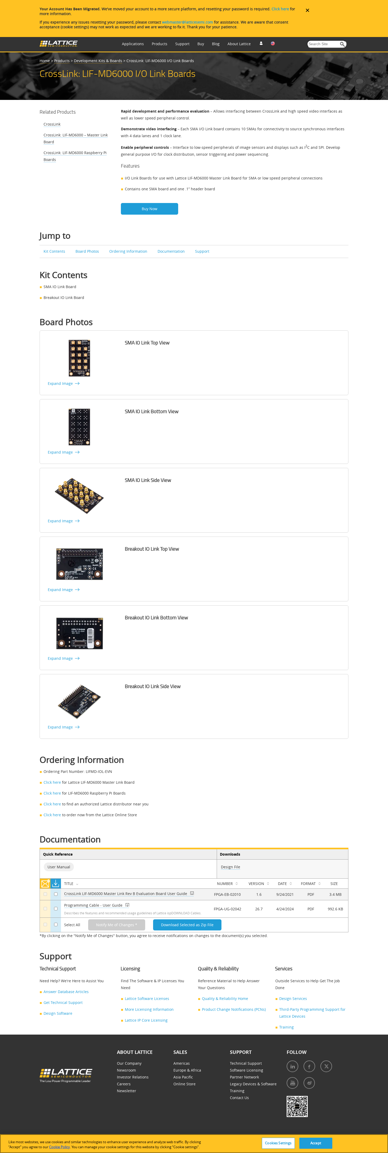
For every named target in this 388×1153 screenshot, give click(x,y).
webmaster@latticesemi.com (187, 22)
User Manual (59, 866)
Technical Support (246, 1063)
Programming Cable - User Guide (93, 905)
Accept (315, 1143)
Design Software (58, 1013)
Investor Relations (133, 1077)
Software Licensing (246, 1070)
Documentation (171, 251)
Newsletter (126, 1090)
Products (159, 43)
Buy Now (149, 208)
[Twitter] (326, 1066)
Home (45, 60)
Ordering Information (128, 251)
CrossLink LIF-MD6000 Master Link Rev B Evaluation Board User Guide (125, 893)
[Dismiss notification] (307, 10)
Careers (124, 1083)
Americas (181, 1063)
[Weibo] (309, 1083)
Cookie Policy (59, 1147)
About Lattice (239, 43)
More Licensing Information (149, 1009)
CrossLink (52, 124)
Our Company (129, 1063)
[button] (342, 44)
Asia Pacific (183, 1077)
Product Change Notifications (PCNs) (234, 1009)
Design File (230, 866)
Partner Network (244, 1077)
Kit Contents (54, 251)
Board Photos (87, 251)
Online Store (184, 1083)
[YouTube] (292, 1083)
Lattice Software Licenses (147, 998)
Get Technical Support (63, 1002)
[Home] (59, 45)
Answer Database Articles (66, 991)
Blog (216, 43)
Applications (133, 43)
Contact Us (239, 1097)
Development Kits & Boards (98, 60)
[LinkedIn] (292, 1066)
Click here (280, 8)
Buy (200, 43)
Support (182, 43)
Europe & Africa (187, 1070)
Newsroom (126, 1070)
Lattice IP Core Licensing (146, 1020)
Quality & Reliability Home (225, 998)
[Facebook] (309, 1066)
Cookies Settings (278, 1143)
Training (286, 1027)
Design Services (293, 998)
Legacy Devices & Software (253, 1083)
